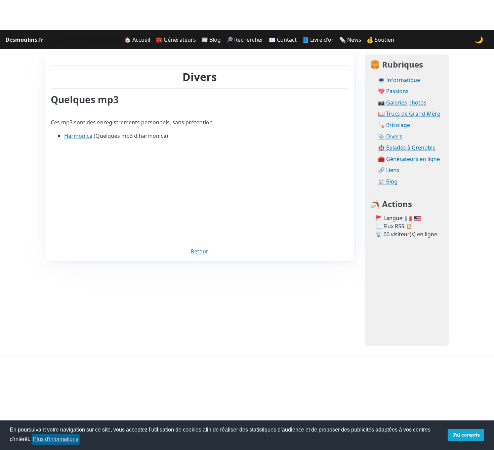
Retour (199, 251)
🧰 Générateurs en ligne (409, 159)
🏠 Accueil (137, 39)
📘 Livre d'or (318, 39)
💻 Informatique (399, 80)
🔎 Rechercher (244, 39)
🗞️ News (350, 39)
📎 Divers (390, 136)
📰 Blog (211, 39)
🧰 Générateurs (176, 39)
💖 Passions (393, 91)
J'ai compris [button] (466, 435)
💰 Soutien (380, 39)
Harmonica (78, 135)
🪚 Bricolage (394, 125)
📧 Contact (283, 39)
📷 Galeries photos (402, 102)
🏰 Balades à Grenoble (407, 148)
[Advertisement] (247, 15)
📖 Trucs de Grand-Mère (409, 114)
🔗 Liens (388, 170)
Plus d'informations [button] (55, 439)
